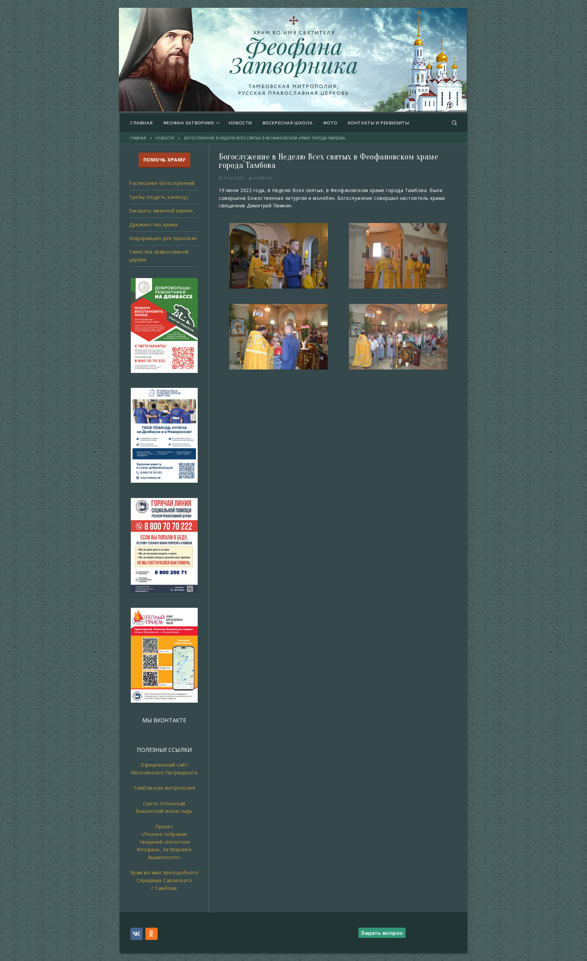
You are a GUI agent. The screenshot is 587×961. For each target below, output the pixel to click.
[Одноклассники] (151, 934)
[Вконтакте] (136, 934)
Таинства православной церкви (159, 255)
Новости (263, 178)
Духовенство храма (153, 224)
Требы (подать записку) (158, 197)
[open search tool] (454, 123)
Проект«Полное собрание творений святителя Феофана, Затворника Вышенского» (164, 842)
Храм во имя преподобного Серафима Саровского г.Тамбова (164, 880)
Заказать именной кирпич (161, 210)
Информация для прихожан (163, 238)
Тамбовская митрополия (164, 788)
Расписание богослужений (162, 183)
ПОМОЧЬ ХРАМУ (164, 159)
